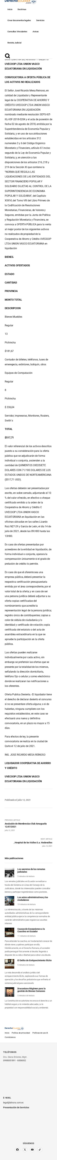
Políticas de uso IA (40, 1033)
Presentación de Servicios (16, 1107)
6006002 (21, 1060)
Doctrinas (22, 9)
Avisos (36, 31)
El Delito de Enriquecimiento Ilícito (34, 960)
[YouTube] (32, 1149)
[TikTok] (39, 1149)
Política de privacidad (21, 1033)
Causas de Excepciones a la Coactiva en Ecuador (31, 930)
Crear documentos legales (19, 20)
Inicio (9, 9)
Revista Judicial (14, 43)
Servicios (40, 20)
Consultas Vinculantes (17, 31)
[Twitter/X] (24, 1149)
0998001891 (9, 1060)
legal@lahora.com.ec (13, 1102)
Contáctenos (10, 1037)
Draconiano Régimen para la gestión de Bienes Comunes (31, 989)
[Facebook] (17, 1149)
